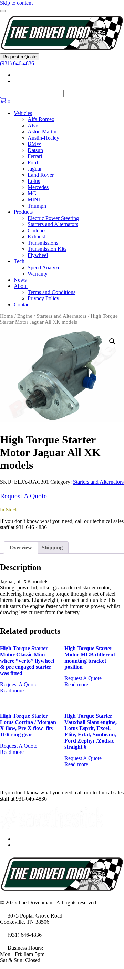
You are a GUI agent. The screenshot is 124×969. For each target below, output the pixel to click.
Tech (19, 261)
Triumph (37, 206)
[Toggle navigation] (3, 11)
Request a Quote (20, 56)
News (20, 280)
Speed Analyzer (45, 267)
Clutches (37, 230)
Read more (12, 690)
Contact (22, 304)
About (21, 286)
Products (23, 212)
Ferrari (35, 156)
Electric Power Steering (53, 218)
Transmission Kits (47, 249)
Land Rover (41, 175)
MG (32, 193)
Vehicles (23, 113)
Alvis (33, 125)
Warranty (38, 274)
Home (6, 316)
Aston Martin (42, 132)
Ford (33, 162)
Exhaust (36, 237)
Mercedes (38, 187)
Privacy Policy (43, 298)
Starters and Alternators (53, 224)
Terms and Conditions (51, 292)
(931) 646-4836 (17, 63)
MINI (34, 199)
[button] (112, 341)
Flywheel (38, 255)
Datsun (35, 150)
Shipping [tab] (52, 547)
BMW (34, 144)
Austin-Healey (43, 138)
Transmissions (43, 243)
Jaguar (35, 169)
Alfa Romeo (41, 119)
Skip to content (16, 3)
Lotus (34, 181)
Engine (24, 316)
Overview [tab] (21, 547)
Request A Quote (23, 496)
